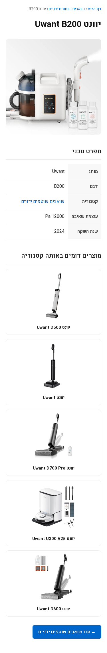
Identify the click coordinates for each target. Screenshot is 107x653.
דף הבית (94, 9)
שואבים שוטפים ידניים (67, 9)
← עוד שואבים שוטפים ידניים (67, 631)
